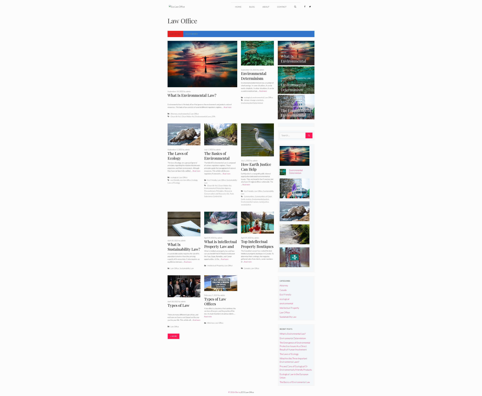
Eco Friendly (192, 34)
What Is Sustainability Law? (184, 247)
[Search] (309, 135)
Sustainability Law (187, 268)
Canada (247, 268)
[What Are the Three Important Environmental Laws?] (294, 242)
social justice (246, 205)
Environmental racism (249, 202)
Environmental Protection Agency (217, 188)
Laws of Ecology (174, 183)
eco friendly (174, 180)
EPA (213, 116)
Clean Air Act (175, 116)
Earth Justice (246, 199)
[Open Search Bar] (295, 7)
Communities (249, 196)
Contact (281, 7)
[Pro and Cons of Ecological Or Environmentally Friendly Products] (294, 265)
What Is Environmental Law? (192, 95)
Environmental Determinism (253, 76)
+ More (173, 336)
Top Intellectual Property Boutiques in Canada (257, 246)
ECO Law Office (247, 392)
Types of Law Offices (215, 301)
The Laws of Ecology (178, 156)
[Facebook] (305, 7)
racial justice (264, 202)
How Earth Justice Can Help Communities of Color (256, 171)
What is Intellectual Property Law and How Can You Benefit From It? (220, 249)
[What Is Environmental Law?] (296, 63)
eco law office (185, 180)
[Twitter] (310, 7)
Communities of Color (263, 196)
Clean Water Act (188, 116)
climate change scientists (254, 100)
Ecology (194, 180)
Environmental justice (260, 199)
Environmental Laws (203, 116)
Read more (227, 107)
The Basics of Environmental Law (217, 158)
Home (238, 7)
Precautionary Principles (214, 191)
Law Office (175, 34)
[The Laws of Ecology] (294, 219)
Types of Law (178, 305)
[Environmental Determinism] (296, 92)
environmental (184, 114)
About (265, 7)
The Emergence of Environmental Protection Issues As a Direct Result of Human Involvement (295, 346)
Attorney (173, 114)
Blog (252, 7)
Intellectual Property (215, 265)
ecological (248, 97)
